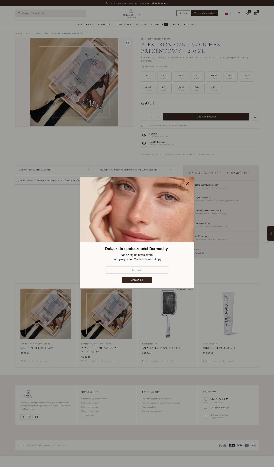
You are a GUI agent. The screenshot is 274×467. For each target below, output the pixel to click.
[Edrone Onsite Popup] (137, 233)
